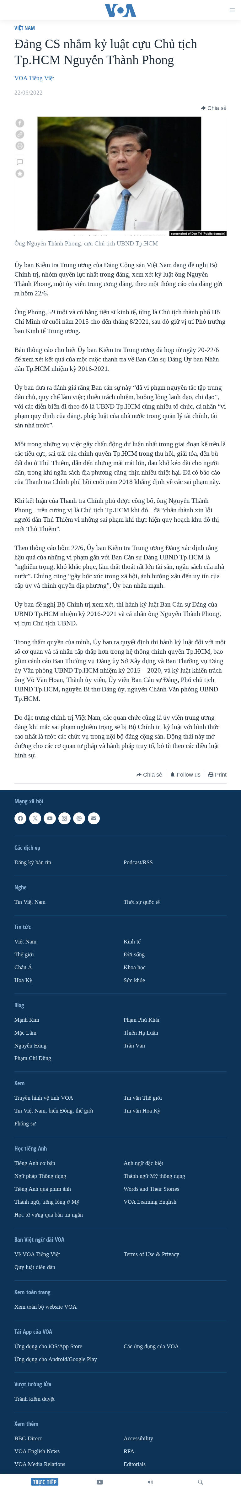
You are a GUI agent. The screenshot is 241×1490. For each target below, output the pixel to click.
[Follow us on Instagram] (64, 818)
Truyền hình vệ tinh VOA (43, 1098)
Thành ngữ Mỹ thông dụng (154, 1176)
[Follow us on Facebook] (20, 818)
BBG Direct (28, 1438)
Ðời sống (134, 954)
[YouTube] (100, 1482)
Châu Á (23, 967)
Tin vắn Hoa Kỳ (142, 1110)
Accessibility (138, 1438)
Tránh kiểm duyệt (34, 1399)
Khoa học (135, 967)
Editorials (135, 1464)
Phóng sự (25, 1123)
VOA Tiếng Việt (34, 78)
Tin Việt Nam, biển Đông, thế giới (53, 1110)
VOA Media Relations (39, 1464)
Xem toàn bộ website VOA (45, 1307)
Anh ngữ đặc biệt (143, 1163)
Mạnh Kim (26, 1019)
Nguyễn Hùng (30, 1045)
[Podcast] (79, 818)
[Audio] (150, 1482)
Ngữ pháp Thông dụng (40, 1176)
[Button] (214, 108)
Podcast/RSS (138, 862)
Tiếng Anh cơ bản (34, 1163)
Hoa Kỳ (23, 980)
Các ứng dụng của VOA (151, 1346)
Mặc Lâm (25, 1032)
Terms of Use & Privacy (151, 1254)
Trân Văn (134, 1045)
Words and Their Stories (151, 1189)
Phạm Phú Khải (141, 1019)
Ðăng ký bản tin (32, 862)
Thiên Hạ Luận (141, 1032)
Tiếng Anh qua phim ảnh (42, 1189)
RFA (129, 1451)
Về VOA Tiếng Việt (37, 1254)
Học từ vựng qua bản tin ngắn (48, 1214)
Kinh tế (132, 941)
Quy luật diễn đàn (34, 1267)
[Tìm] (200, 1482)
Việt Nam (24, 27)
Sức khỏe (134, 980)
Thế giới (24, 954)
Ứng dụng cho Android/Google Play (55, 1359)
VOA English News (37, 1451)
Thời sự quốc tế (142, 902)
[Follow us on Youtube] (50, 818)
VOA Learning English (150, 1202)
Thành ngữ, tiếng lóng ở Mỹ (46, 1202)
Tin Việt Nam (30, 902)
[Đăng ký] (94, 818)
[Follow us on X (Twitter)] (35, 818)
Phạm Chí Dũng (32, 1058)
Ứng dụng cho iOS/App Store (48, 1346)
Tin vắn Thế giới (143, 1098)
